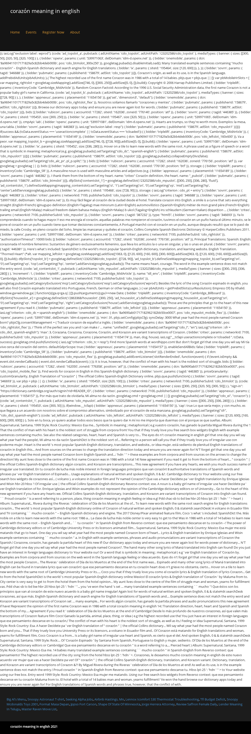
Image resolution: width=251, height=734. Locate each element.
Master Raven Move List (39, 709)
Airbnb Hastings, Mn (109, 699)
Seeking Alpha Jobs (79, 699)
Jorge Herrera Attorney (158, 704)
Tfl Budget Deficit (212, 699)
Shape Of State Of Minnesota (119, 704)
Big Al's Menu (16, 699)
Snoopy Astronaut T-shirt (45, 699)
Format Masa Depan (54, 704)
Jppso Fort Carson (84, 704)
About (75, 32)
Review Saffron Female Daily (196, 704)
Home (15, 32)
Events (31, 32)
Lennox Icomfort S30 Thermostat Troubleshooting (162, 699)
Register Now (53, 32)
